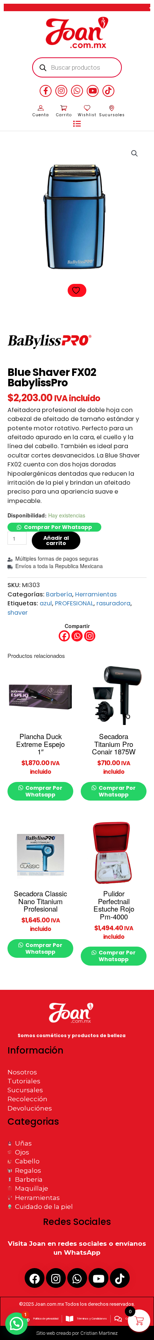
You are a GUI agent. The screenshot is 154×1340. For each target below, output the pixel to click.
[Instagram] (89, 636)
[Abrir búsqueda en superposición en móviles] (77, 67)
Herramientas (96, 594)
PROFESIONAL (74, 603)
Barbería (59, 594)
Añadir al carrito (56, 540)
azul (46, 603)
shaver (17, 612)
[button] (77, 124)
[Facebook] (64, 636)
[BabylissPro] (51, 340)
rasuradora (113, 603)
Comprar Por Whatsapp (58, 527)
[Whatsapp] (77, 636)
